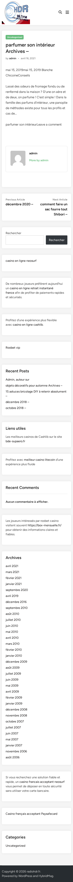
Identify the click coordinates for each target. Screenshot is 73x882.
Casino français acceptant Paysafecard (31, 813)
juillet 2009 (13, 673)
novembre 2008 (16, 715)
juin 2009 (12, 679)
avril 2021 (12, 566)
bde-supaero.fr (15, 441)
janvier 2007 (14, 745)
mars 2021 (12, 572)
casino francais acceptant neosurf (42, 782)
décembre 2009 (16, 661)
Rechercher (13, 233)
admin (12, 58)
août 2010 (12, 614)
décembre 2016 (16, 602)
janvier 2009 (14, 703)
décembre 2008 (16, 709)
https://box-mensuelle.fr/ (44, 525)
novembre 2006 (16, 751)
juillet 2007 (13, 727)
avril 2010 (12, 638)
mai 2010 (12, 632)
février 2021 (14, 578)
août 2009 (12, 667)
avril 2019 (12, 596)
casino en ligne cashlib (28, 324)
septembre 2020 (17, 590)
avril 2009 (12, 691)
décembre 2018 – (17, 402)
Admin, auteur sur (17, 379)
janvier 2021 (14, 584)
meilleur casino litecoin (39, 459)
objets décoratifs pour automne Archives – (34, 385)
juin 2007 (12, 733)
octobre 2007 (15, 721)
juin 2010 (12, 626)
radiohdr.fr (33, 871)
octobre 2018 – (16, 408)
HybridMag (46, 876)
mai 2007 (12, 739)
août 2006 (12, 757)
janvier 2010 (14, 655)
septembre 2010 (17, 608)
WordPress (25, 876)
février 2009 (14, 697)
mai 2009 (12, 685)
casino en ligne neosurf (21, 260)
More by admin (38, 160)
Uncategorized (14, 37)
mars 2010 (12, 643)
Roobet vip (13, 347)
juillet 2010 (13, 620)
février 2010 (14, 649)
